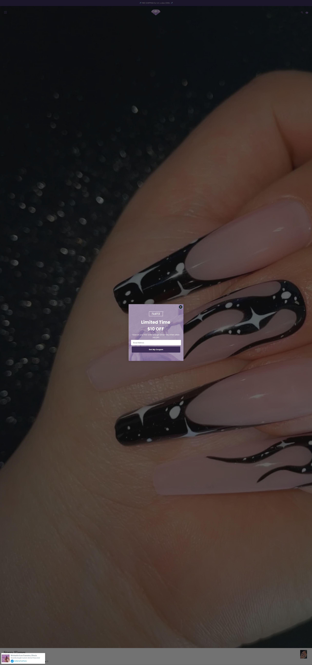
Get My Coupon (156, 349)
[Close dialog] (180, 307)
